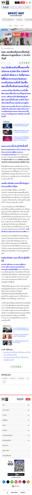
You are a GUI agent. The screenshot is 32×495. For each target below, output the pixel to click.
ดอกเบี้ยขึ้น (4, 378)
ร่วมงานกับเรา (14, 493)
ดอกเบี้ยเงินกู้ (21, 378)
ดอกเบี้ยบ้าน (12, 378)
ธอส (28, 378)
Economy (19, 20)
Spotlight (16, 26)
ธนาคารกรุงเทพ (12, 79)
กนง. (3, 67)
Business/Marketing (8, 20)
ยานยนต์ (27, 7)
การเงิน (21, 26)
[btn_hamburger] (29, 2)
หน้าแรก (10, 26)
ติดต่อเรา (23, 493)
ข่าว (13, 7)
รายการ (20, 7)
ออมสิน (4, 382)
